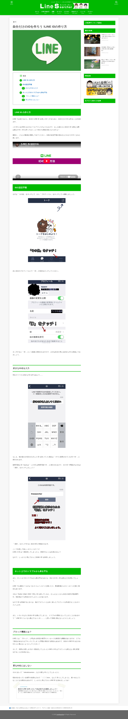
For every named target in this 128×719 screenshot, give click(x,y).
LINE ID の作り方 (27, 80)
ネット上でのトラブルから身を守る (33, 92)
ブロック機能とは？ (30, 96)
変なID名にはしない (30, 99)
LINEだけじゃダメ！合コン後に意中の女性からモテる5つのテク (108, 36)
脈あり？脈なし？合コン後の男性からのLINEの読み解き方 (108, 61)
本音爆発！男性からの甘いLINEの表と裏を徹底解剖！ (108, 49)
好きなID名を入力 (30, 88)
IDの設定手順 (26, 84)
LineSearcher (60, 714)
